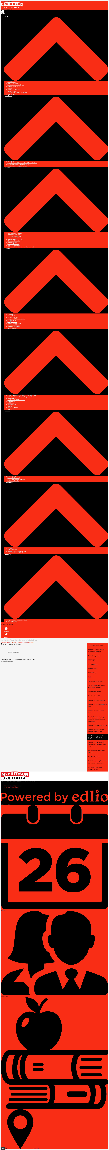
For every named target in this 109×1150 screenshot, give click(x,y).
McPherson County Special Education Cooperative (21, 247)
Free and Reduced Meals (14, 323)
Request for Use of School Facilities (17, 620)
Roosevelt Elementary (13, 244)
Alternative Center (16, 236)
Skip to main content (6, 1)
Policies (9, 88)
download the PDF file (7, 661)
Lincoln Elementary (12, 242)
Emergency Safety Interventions (16, 319)
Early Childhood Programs (14, 233)
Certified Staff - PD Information (16, 400)
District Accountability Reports (15, 85)
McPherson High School (14, 234)
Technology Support (12, 407)
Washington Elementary (13, 245)
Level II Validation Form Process (12, 644)
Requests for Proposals (13, 89)
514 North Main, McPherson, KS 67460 (11, 781)
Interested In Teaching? (13, 478)
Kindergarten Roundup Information (17, 166)
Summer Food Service (13, 326)
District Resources (12, 549)
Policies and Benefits (13, 481)
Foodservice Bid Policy (13, 86)
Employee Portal (11, 398)
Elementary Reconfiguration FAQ (16, 551)
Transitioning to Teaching (18, 479)
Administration (11, 82)
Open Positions (11, 476)
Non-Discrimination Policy (11, 787)
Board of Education (12, 83)
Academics (10, 314)
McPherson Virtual (16, 237)
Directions (36, 1148)
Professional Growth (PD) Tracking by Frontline (20, 397)
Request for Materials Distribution (16, 553)
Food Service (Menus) (13, 325)
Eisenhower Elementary (13, 241)
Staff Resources (11, 404)
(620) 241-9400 (31, 781)
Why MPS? (10, 161)
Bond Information (12, 621)
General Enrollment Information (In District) (19, 164)
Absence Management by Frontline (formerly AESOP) (22, 395)
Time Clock (10, 409)
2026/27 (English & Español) (19, 92)
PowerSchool (11, 315)
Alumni (9, 548)
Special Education (12, 328)
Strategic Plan (11, 94)
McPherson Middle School (14, 239)
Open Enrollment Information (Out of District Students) (22, 163)
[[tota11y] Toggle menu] (3, 1148)
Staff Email (10, 403)
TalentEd (9, 406)
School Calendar (11, 91)
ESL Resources (11, 320)
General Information (12, 317)
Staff (2, 640)
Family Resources (12, 322)
